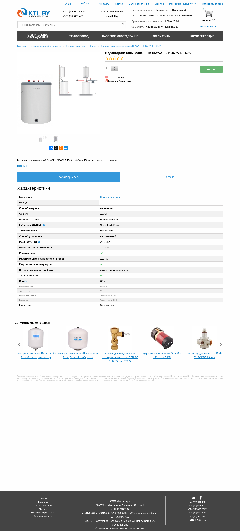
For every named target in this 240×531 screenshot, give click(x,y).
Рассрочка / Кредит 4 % (182, 3)
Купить (213, 69)
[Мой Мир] (66, 148)
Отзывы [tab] (171, 177)
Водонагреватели (110, 197)
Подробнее (23, 165)
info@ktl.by (112, 16)
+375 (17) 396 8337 (197, 509)
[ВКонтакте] (51, 148)
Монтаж (159, 3)
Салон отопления (139, 3)
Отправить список (212, 3)
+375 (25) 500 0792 (197, 516)
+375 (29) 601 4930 (74, 11)
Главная (43, 498)
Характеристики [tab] (68, 177)
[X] (56, 148)
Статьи (119, 3)
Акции (68, 3)
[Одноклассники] (61, 148)
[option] (58, 92)
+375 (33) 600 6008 (112, 11)
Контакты (104, 3)
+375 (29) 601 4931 (74, 16)
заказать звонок (207, 26)
